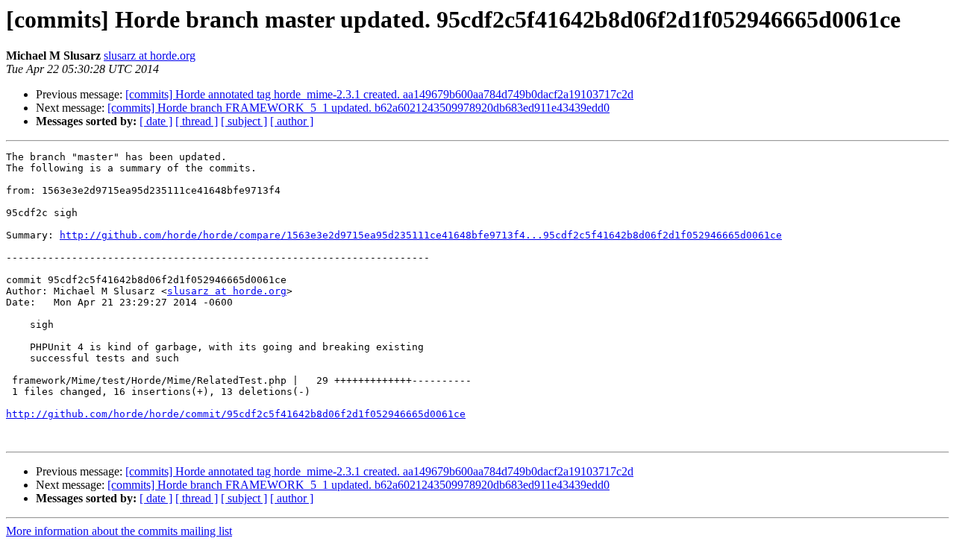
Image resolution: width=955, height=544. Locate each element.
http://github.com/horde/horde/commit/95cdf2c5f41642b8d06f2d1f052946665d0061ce (236, 414)
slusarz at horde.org (149, 55)
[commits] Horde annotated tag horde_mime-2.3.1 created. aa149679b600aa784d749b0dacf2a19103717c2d (379, 94)
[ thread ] (196, 121)
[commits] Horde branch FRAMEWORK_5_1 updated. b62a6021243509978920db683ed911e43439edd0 (358, 107)
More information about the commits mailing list (119, 531)
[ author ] (291, 121)
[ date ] (156, 121)
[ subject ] (244, 121)
